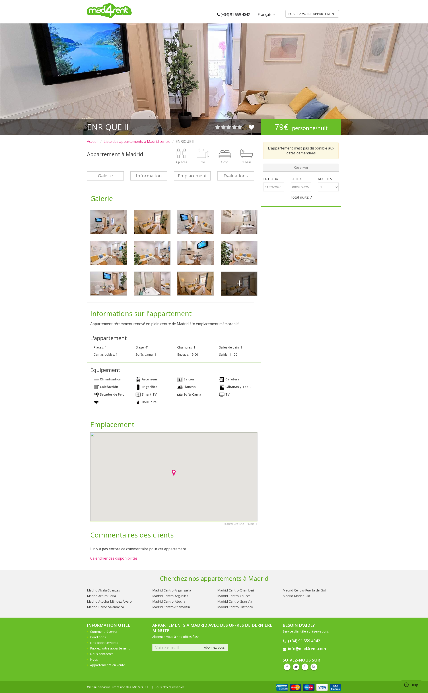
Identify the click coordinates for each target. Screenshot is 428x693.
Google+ (305, 667)
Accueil (92, 141)
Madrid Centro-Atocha (168, 601)
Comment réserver (103, 631)
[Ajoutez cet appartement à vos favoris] (251, 127)
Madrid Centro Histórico (235, 607)
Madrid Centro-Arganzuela (171, 590)
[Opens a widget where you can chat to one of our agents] (411, 685)
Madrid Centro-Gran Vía (234, 601)
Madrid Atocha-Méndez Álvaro (109, 601)
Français (265, 14)
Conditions (98, 637)
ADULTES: (325, 179)
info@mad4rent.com (307, 648)
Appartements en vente (107, 665)
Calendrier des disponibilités (114, 558)
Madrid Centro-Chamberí (235, 590)
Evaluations (236, 176)
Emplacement (192, 176)
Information (149, 176)
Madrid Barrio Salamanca (105, 607)
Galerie (105, 176)
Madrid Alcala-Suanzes (103, 590)
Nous (94, 659)
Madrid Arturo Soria (101, 596)
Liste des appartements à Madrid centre (137, 141)
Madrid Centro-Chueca (234, 596)
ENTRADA (270, 179)
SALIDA (296, 179)
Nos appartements (104, 643)
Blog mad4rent (314, 667)
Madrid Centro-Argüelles (170, 596)
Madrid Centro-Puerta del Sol (304, 590)
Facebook (287, 667)
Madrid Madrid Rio (296, 596)
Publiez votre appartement (110, 648)
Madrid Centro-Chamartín (171, 607)
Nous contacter (101, 654)
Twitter (296, 667)
